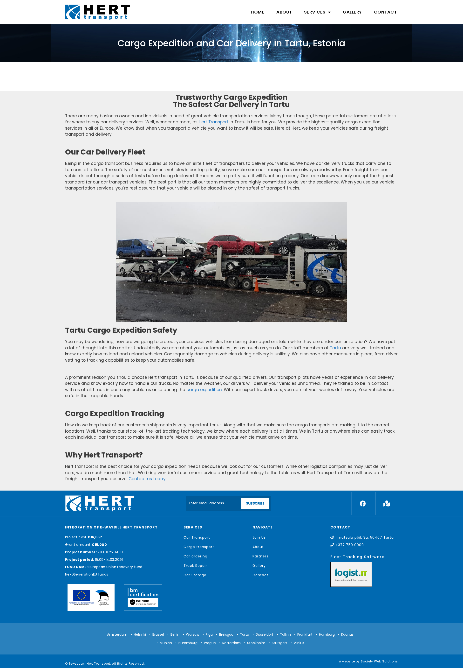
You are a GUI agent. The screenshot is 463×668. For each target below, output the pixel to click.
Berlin (174, 634)
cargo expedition (204, 390)
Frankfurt (305, 634)
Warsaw (192, 634)
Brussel (158, 634)
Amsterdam (117, 634)
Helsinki (140, 634)
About (284, 12)
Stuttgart (279, 642)
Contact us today (147, 479)
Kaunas (347, 634)
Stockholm (256, 642)
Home (257, 12)
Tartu (335, 348)
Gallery (352, 12)
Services (315, 12)
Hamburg (327, 634)
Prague (210, 642)
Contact (385, 12)
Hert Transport (213, 122)
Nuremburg (187, 642)
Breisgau (226, 634)
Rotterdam (231, 642)
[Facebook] (362, 503)
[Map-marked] (386, 503)
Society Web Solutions (379, 661)
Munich (166, 642)
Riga (209, 634)
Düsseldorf (264, 634)
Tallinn (285, 634)
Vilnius (299, 642)
